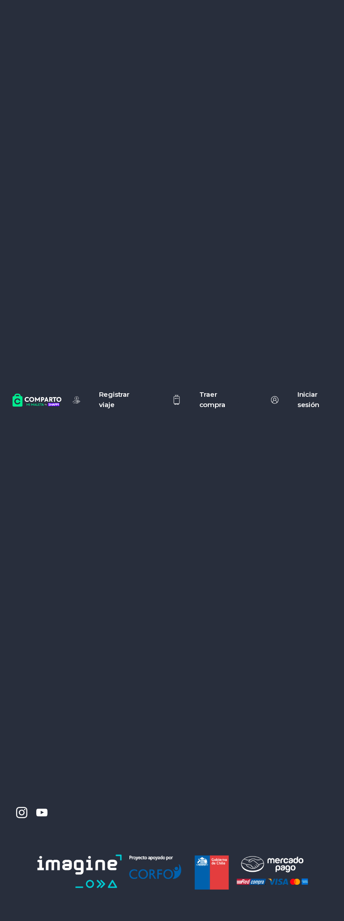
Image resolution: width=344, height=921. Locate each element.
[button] (193, 400)
